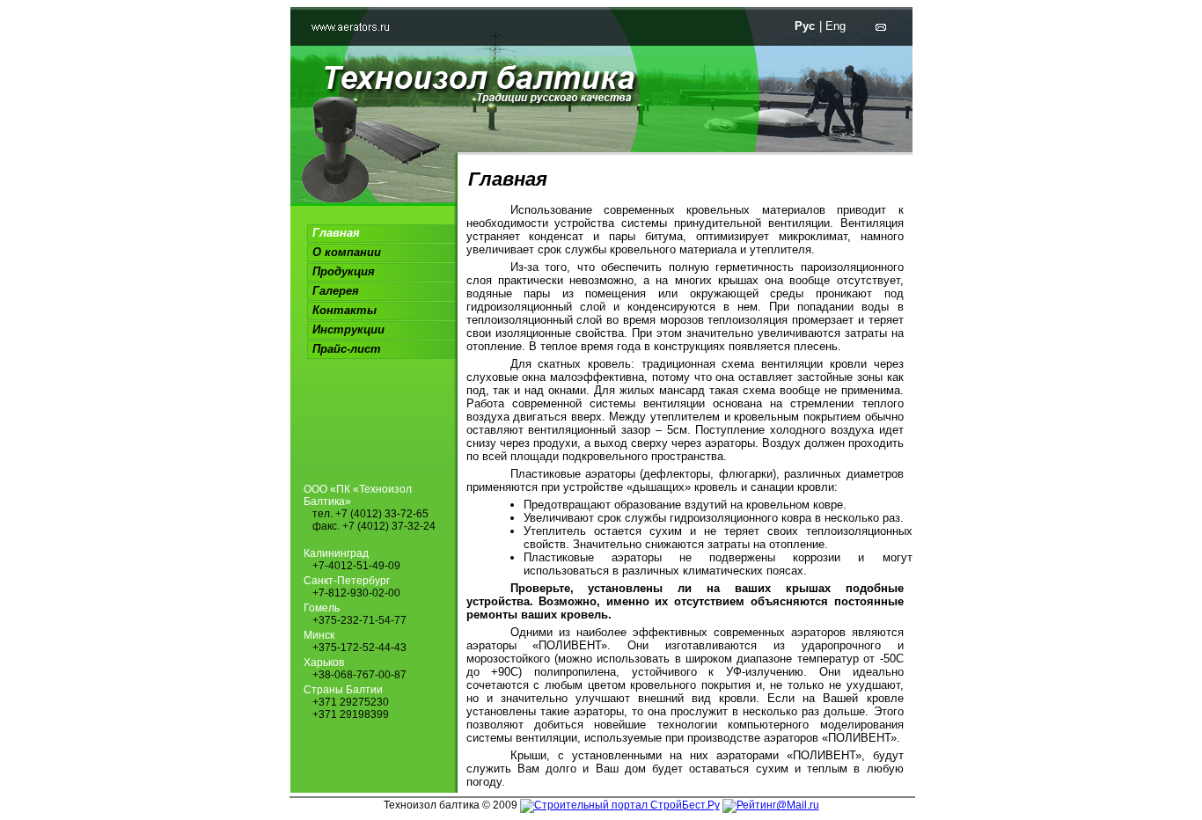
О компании (346, 252)
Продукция (343, 271)
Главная (336, 232)
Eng (835, 26)
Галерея (335, 290)
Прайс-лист (346, 348)
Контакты (344, 310)
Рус (805, 26)
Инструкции (348, 329)
